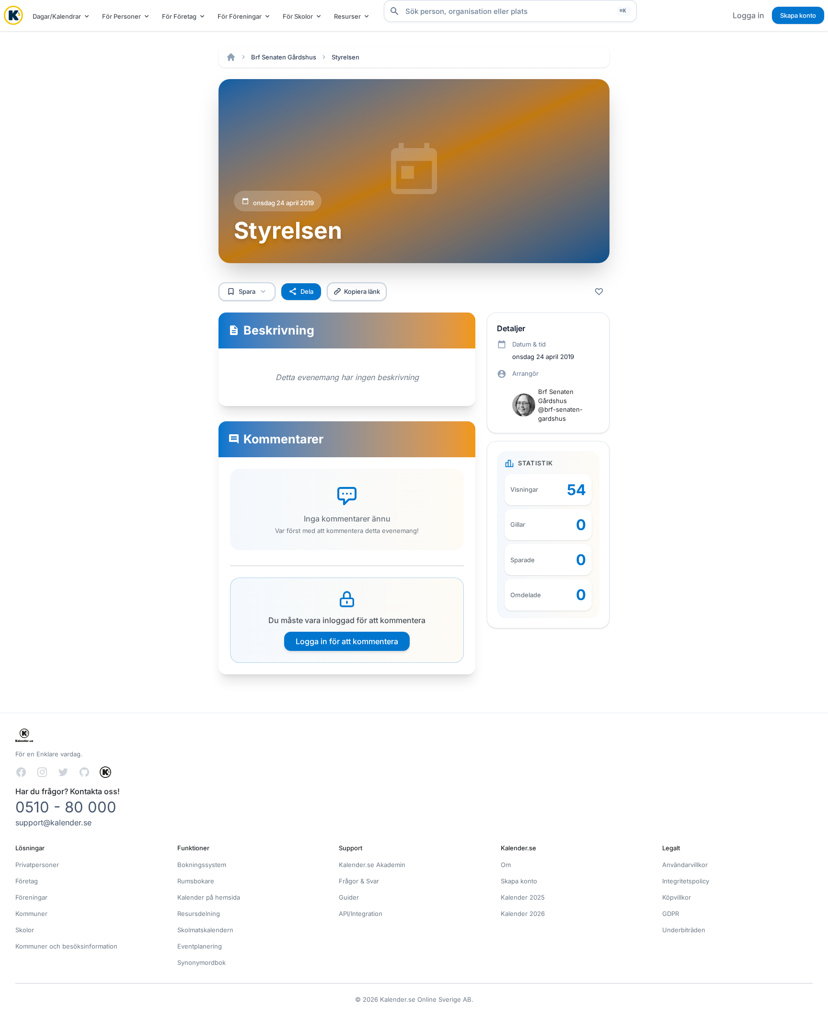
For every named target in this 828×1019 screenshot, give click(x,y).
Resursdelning (198, 913)
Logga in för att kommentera (347, 641)
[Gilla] (599, 291)
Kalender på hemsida (208, 897)
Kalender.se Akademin (372, 864)
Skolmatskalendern (205, 930)
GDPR (670, 913)
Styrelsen (345, 57)
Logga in (748, 15)
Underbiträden (683, 930)
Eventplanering (199, 946)
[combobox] (510, 11)
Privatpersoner (37, 864)
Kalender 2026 (523, 913)
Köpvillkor (676, 897)
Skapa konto (798, 15)
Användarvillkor (685, 864)
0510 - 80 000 (65, 807)
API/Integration (360, 913)
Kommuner (31, 913)
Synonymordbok (201, 962)
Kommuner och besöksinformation (66, 946)
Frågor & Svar (359, 881)
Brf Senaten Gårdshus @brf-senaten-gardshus (560, 405)
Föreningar (31, 897)
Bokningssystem (201, 864)
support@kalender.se (53, 822)
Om (506, 864)
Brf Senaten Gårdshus (283, 57)
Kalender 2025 (523, 897)
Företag (26, 881)
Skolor (24, 930)
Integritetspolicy (685, 881)
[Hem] (231, 57)
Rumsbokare (195, 881)
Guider (349, 897)
